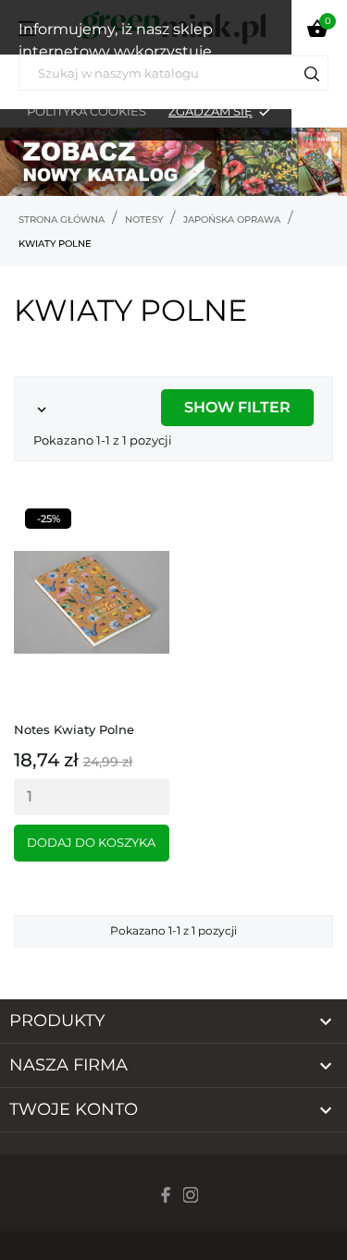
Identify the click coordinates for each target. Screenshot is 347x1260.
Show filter (237, 407)
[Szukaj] (312, 77)
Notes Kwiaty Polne (74, 729)
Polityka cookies (86, 111)
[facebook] (166, 1195)
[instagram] (190, 1195)
